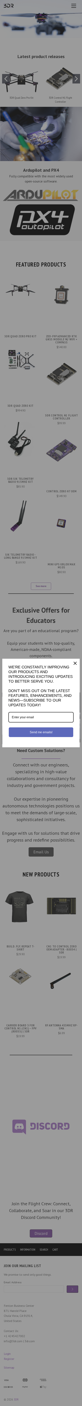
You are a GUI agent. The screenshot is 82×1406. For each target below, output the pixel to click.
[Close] (75, 663)
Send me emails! (41, 732)
